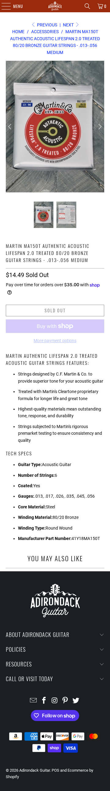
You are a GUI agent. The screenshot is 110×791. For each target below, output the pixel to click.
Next (69, 24)
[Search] (87, 6)
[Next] (100, 126)
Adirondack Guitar (34, 770)
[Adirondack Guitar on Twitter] (76, 701)
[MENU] (3, 6)
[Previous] (10, 126)
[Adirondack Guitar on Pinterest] (65, 701)
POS (55, 770)
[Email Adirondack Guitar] (33, 701)
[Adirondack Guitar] (55, 6)
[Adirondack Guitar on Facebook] (44, 701)
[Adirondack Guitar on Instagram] (54, 701)
